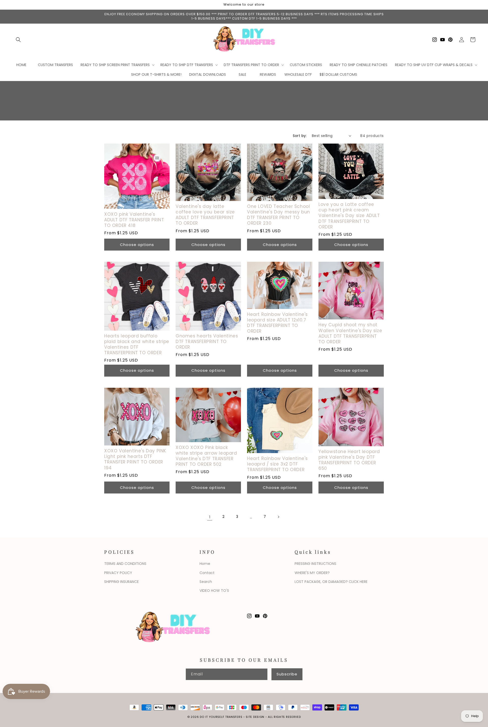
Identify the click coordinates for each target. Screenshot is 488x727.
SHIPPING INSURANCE (121, 581)
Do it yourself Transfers (221, 717)
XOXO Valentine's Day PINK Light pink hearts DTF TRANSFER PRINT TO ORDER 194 (135, 459)
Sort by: (300, 135)
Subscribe (287, 674)
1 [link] (209, 517)
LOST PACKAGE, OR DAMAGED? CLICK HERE (331, 581)
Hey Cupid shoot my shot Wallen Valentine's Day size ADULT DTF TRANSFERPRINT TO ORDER (350, 333)
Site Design (255, 717)
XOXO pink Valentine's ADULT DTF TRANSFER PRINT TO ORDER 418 (134, 219)
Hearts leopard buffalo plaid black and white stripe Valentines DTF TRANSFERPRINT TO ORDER (136, 344)
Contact (207, 572)
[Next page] (278, 516)
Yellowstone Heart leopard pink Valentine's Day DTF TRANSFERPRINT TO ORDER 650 (349, 460)
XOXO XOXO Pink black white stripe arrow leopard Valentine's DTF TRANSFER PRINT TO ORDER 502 (206, 456)
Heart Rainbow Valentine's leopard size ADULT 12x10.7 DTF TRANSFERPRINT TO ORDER (277, 323)
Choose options (137, 244)
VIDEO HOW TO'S (214, 590)
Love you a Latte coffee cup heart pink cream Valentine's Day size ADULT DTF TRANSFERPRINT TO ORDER (349, 215)
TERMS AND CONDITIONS (125, 563)
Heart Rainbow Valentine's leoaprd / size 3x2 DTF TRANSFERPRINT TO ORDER (277, 464)
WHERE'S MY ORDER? (312, 572)
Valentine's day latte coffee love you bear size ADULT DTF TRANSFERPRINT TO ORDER (205, 215)
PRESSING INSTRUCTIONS (315, 563)
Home (205, 563)
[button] (18, 39)
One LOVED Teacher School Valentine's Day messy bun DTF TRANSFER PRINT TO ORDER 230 (278, 215)
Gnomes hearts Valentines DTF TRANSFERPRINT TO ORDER (207, 341)
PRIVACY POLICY (118, 572)
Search (206, 581)
